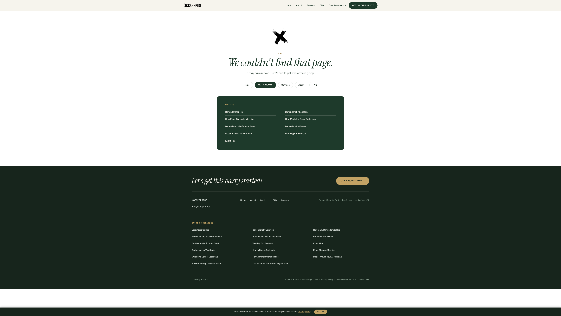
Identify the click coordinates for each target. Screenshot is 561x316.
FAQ (322, 5)
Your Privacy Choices (345, 280)
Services (311, 5)
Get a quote (265, 85)
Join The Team (363, 280)
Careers (285, 200)
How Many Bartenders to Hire (239, 119)
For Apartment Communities (265, 257)
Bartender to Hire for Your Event (240, 126)
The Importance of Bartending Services (270, 263)
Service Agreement (310, 280)
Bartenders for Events (295, 126)
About (299, 5)
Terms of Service (292, 280)
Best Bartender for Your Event (239, 133)
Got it (320, 312)
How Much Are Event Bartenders (300, 119)
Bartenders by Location (296, 112)
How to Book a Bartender (263, 250)
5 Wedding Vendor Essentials (205, 257)
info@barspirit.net (201, 206)
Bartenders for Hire (234, 112)
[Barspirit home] (193, 5)
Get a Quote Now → (353, 181)
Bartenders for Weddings (203, 250)
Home (288, 5)
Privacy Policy (327, 280)
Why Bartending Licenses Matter (206, 263)
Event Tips (230, 141)
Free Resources (336, 5)
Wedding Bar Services (295, 133)
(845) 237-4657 (199, 200)
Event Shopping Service (324, 250)
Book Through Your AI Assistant (327, 257)
